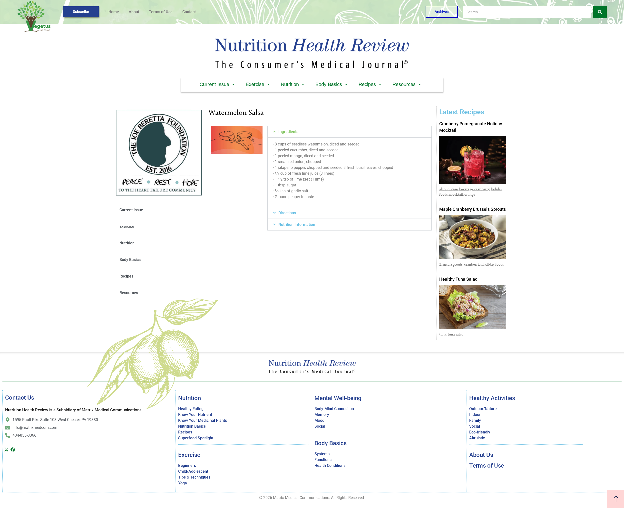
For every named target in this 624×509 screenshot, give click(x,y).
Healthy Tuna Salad (458, 279)
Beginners (187, 465)
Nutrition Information (296, 224)
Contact (189, 12)
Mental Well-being (337, 398)
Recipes (367, 84)
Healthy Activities (492, 398)
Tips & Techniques (194, 477)
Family (475, 420)
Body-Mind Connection (334, 408)
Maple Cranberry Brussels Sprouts (472, 209)
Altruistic (477, 438)
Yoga (182, 483)
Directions (287, 213)
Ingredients (288, 131)
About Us (481, 454)
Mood (319, 420)
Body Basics (328, 84)
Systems (322, 453)
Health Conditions (329, 465)
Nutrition (290, 84)
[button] (349, 131)
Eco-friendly (479, 432)
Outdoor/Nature (483, 408)
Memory (321, 414)
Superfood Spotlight (195, 438)
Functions (323, 459)
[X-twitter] (6, 449)
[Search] (600, 12)
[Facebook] (13, 449)
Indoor (475, 414)
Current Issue (214, 84)
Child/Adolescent (193, 471)
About (134, 12)
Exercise (255, 84)
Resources (404, 84)
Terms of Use (161, 12)
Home (113, 12)
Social (319, 426)
